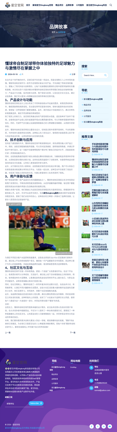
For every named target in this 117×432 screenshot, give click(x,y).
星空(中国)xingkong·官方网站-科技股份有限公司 (25, 428)
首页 (28, 5)
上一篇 (8, 333)
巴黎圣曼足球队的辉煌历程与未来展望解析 (100, 192)
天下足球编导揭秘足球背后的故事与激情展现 (100, 277)
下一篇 (72, 333)
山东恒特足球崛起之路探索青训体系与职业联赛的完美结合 (100, 207)
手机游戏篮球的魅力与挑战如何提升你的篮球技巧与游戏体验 (100, 148)
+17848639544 (100, 383)
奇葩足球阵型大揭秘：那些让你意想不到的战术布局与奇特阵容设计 (100, 264)
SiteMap (73, 367)
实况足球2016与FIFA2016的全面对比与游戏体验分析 (100, 248)
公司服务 (80, 5)
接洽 (96, 5)
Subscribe (34, 403)
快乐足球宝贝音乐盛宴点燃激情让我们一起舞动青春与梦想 (100, 179)
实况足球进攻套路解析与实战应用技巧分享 (100, 234)
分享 (73, 74)
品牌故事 (70, 5)
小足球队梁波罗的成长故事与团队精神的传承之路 (100, 221)
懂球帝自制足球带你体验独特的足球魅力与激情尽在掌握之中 (100, 163)
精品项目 (59, 5)
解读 (43, 5)
